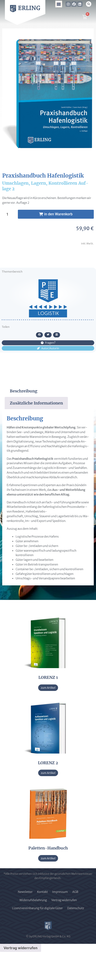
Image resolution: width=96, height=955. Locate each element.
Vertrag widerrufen (64, 900)
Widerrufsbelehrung (33, 900)
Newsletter (25, 892)
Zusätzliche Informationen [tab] (36, 403)
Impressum (60, 892)
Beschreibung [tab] (23, 391)
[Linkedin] (79, 4)
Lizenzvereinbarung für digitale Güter (37, 908)
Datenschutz (75, 908)
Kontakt (42, 892)
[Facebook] (74, 4)
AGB (75, 892)
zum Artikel (48, 687)
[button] (58, 4)
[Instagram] (68, 4)
